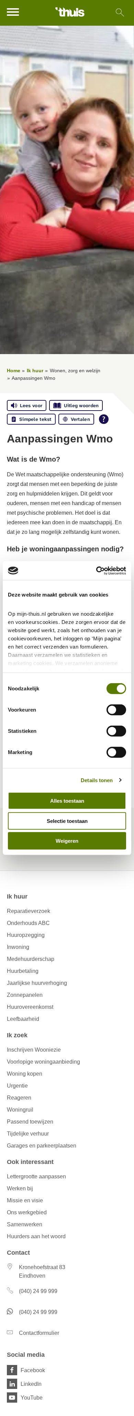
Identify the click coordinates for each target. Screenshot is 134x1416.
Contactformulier (39, 1333)
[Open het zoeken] (119, 12)
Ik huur (35, 370)
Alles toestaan (67, 801)
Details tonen (97, 780)
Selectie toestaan (67, 821)
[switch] (116, 709)
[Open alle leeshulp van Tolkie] (104, 419)
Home (13, 370)
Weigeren (67, 841)
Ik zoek (17, 1035)
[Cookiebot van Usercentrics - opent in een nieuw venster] (96, 570)
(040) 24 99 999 (38, 1291)
